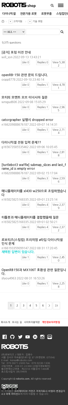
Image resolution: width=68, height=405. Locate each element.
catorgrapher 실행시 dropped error (27, 120)
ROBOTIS (18, 4)
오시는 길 (17, 322)
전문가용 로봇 (28, 13)
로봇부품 (46, 13)
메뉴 (61, 5)
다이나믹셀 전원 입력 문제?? (21, 142)
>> (56, 305)
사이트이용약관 (32, 322)
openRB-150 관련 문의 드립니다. (25, 75)
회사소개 (5, 322)
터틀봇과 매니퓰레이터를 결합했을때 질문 (30, 217)
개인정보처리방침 (51, 322)
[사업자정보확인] (41, 366)
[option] (9, 13)
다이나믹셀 (8, 13)
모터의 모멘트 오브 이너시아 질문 (25, 97)
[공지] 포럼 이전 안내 (16, 52)
